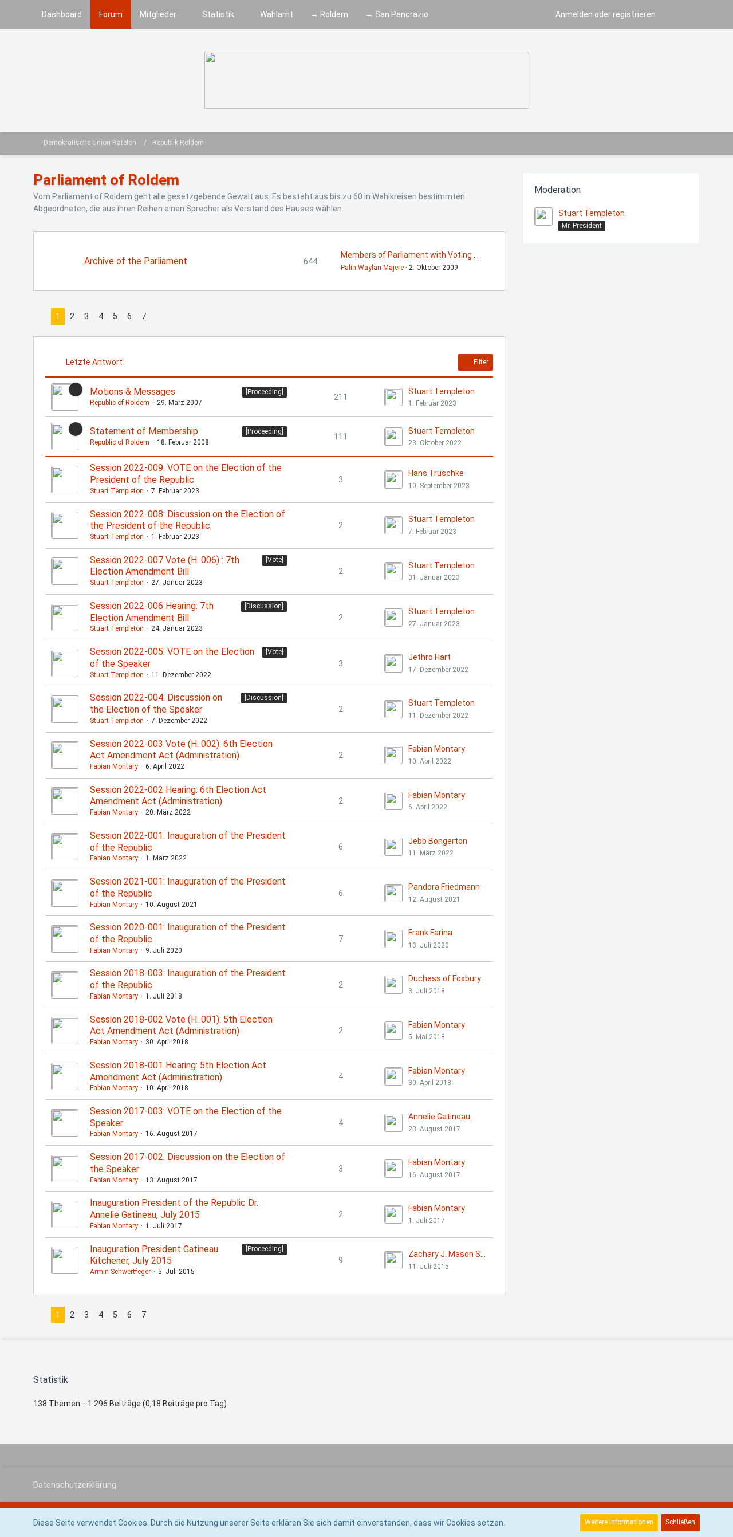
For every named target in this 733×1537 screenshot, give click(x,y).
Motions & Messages (132, 391)
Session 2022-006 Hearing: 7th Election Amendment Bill (152, 611)
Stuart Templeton (441, 391)
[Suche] (682, 14)
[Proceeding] (264, 392)
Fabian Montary (114, 766)
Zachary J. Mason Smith (447, 1254)
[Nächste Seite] (159, 316)
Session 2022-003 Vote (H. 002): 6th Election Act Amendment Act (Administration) (181, 749)
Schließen (680, 1522)
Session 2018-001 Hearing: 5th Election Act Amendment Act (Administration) (178, 1071)
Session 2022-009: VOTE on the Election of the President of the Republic (186, 473)
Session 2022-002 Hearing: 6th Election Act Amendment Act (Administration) (178, 795)
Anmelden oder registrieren (605, 14)
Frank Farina (430, 932)
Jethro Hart (429, 657)
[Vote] (274, 560)
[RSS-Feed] (695, 143)
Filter (480, 362)
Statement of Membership (144, 431)
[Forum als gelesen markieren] (680, 143)
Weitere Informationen (619, 1522)
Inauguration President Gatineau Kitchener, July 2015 (154, 1255)
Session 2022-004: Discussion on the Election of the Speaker (156, 703)
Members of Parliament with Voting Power (419, 255)
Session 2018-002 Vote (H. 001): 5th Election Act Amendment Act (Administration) (181, 1025)
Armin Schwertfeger (120, 1272)
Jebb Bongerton (437, 841)
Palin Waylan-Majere (372, 268)
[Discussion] (264, 606)
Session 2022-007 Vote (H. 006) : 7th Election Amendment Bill (164, 566)
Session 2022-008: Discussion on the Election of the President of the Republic (187, 520)
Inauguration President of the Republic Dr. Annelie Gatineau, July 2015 (174, 1208)
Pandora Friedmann (444, 886)
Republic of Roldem (119, 403)
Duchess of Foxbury (444, 978)
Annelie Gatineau (439, 1116)
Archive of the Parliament (135, 260)
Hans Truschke (436, 473)
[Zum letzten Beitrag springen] (393, 397)
